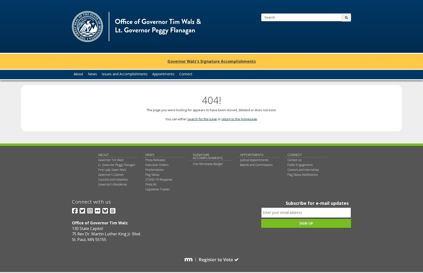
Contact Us (294, 160)
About (103, 155)
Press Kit (151, 184)
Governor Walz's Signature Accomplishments (211, 61)
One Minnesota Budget (208, 164)
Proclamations (154, 170)
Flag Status (152, 175)
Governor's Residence (112, 184)
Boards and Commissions (256, 165)
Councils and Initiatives (113, 179)
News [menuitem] (92, 74)
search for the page (202, 119)
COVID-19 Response (158, 179)
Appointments (252, 155)
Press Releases (155, 160)
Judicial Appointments (254, 160)
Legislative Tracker (157, 189)
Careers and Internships (303, 170)
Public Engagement (300, 165)
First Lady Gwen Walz (112, 170)
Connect (294, 155)
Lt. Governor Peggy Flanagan (116, 165)
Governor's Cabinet (111, 175)
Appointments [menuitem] (163, 74)
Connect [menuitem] (185, 74)
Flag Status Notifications (302, 175)
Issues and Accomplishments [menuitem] (125, 74)
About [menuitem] (78, 74)
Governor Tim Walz (111, 160)
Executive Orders (156, 165)
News (149, 155)
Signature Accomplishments (208, 156)
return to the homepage (239, 119)
